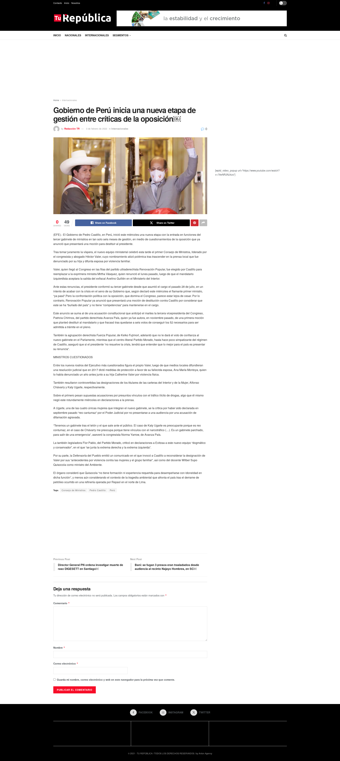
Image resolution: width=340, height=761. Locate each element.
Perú (112, 490)
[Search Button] (285, 35)
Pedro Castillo (98, 490)
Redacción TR (72, 128)
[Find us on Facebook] (264, 3)
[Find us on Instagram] (268, 3)
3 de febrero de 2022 (96, 128)
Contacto (57, 2)
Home (56, 100)
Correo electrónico (65, 663)
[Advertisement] (170, 70)
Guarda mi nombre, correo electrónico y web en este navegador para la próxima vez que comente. (116, 679)
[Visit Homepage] (82, 18)
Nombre (59, 647)
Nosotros (75, 2)
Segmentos (120, 35)
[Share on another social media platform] (203, 222)
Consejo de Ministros (74, 490)
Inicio (66, 2)
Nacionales (73, 35)
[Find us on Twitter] (273, 3)
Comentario (61, 603)
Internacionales (97, 35)
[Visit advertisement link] (202, 18)
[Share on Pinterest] (195, 222)
